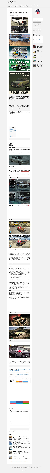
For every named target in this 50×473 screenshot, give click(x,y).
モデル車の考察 (11, 129)
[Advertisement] (19, 120)
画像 (28, 205)
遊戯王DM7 (40, 31)
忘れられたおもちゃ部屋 (11, 1)
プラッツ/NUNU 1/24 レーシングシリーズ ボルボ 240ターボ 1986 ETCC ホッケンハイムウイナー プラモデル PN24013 (22, 379)
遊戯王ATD (34, 30)
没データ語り (39, 29)
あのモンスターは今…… (39, 24)
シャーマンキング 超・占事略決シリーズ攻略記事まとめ (14, 5)
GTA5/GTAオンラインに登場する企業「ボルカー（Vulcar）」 (22, 374)
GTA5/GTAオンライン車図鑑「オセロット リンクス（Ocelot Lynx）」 (21, 446)
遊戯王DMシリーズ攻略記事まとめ (24, 5)
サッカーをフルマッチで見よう (36, 25)
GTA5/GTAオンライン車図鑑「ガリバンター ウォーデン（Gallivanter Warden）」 (40, 46)
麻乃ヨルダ (12, 408)
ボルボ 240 (11, 135)
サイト (10, 426)
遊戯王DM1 (37, 30)
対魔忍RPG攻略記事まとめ (10, 6)
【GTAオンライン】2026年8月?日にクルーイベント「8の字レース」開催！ (40, 65)
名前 (10, 421)
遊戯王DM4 (37, 31)
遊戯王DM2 (40, 30)
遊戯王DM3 (34, 31)
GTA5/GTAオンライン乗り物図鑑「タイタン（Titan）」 (19, 451)
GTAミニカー (34, 24)
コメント (11, 412)
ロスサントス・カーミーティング (25, 171)
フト (24, 258)
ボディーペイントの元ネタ (12, 130)
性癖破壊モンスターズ (35, 29)
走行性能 (10, 131)
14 (36, 39)
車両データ (10, 128)
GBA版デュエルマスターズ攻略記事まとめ (33, 5)
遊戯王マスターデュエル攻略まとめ (18, 6)
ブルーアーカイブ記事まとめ (26, 6)
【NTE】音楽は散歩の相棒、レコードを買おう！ (40, 61)
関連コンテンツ (11, 136)
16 (39, 39)
